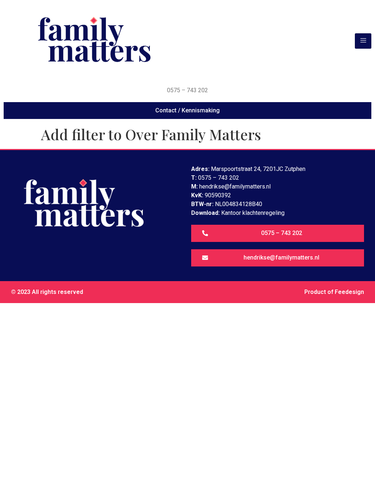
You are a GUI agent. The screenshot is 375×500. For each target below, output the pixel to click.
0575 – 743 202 (187, 90)
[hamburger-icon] (363, 41)
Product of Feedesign (334, 291)
